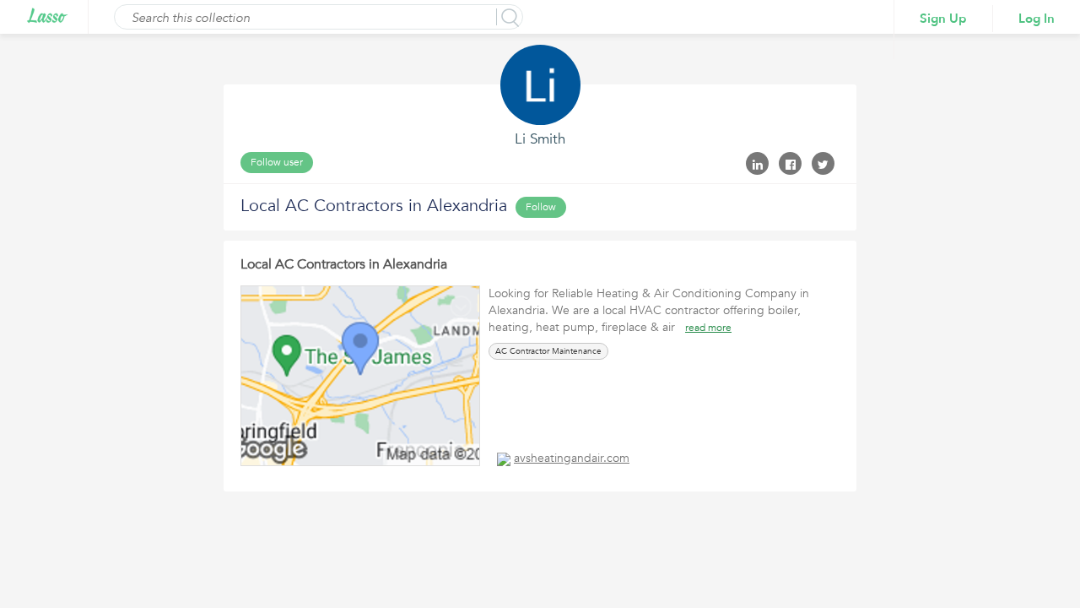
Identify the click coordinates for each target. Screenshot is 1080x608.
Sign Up (943, 18)
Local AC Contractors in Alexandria (343, 264)
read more (708, 327)
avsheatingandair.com (571, 458)
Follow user (277, 162)
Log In (1036, 18)
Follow (541, 207)
